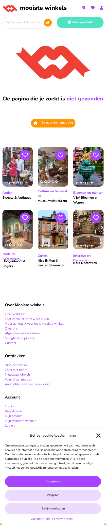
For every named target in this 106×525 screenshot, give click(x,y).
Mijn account (14, 416)
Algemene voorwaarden (22, 333)
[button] (98, 435)
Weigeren (53, 495)
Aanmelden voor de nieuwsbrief (28, 384)
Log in (9, 406)
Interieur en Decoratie (82, 258)
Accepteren (53, 481)
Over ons (11, 328)
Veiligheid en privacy (20, 338)
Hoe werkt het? (16, 314)
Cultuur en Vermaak (53, 191)
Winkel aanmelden (18, 379)
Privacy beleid (62, 519)
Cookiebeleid (40, 519)
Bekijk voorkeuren (53, 508)
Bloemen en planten (88, 193)
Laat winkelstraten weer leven (27, 319)
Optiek (43, 256)
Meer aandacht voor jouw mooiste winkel (34, 323)
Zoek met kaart (16, 370)
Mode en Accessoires (10, 256)
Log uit (10, 425)
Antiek (7, 193)
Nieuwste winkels (18, 374)
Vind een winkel (16, 365)
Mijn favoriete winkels (20, 421)
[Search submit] (48, 23)
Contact (10, 343)
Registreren (13, 411)
